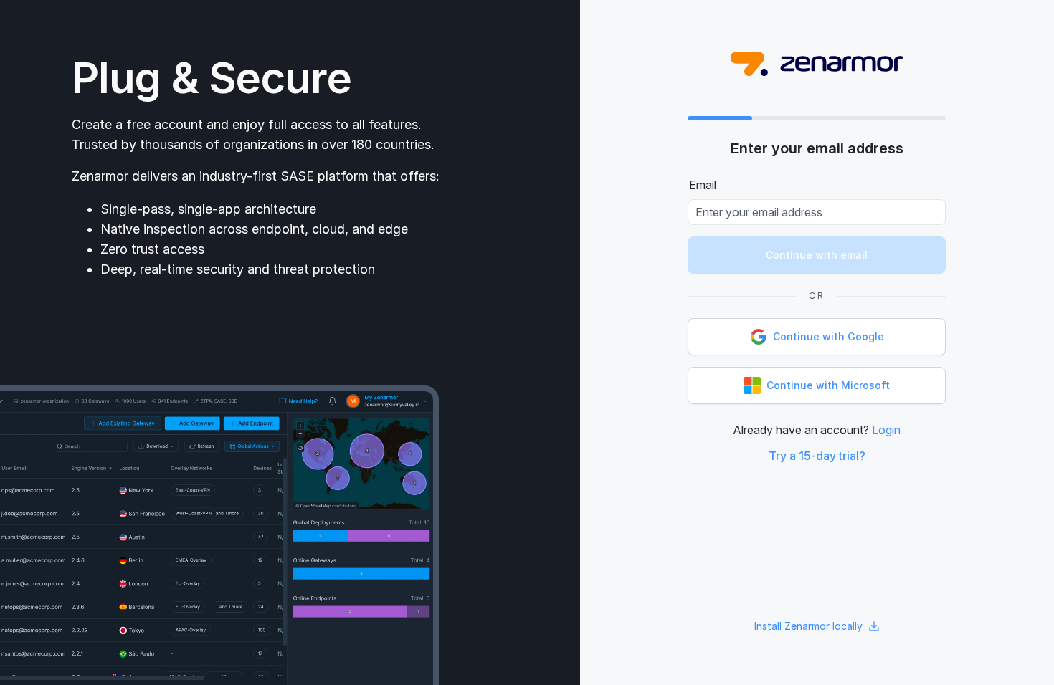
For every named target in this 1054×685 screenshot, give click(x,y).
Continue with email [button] (817, 255)
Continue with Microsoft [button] (828, 385)
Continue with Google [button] (828, 336)
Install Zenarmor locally (808, 626)
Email (702, 185)
